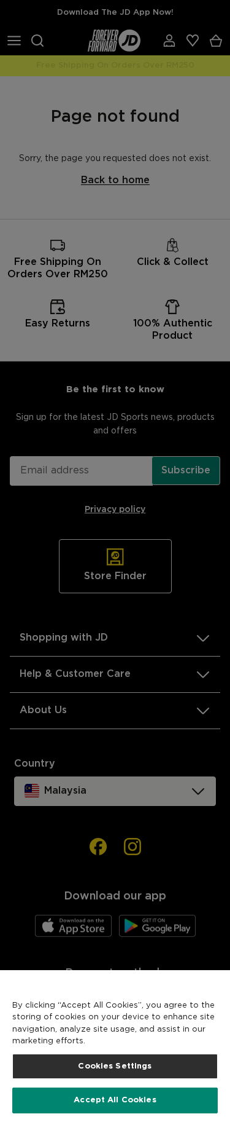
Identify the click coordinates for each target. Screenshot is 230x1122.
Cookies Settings (114, 1066)
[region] (115, 1046)
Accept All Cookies (115, 1100)
